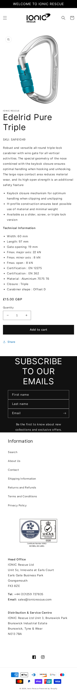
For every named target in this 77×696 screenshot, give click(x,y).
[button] (5, 18)
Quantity (8, 307)
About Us (14, 461)
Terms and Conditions (22, 496)
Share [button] (11, 342)
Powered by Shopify (48, 689)
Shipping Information (22, 478)
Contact (13, 470)
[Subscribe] (64, 413)
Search (13, 452)
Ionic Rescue (33, 689)
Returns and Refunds (22, 487)
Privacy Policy (17, 505)
